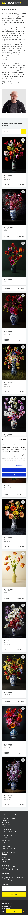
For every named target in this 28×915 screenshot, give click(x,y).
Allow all (14, 470)
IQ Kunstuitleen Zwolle (8, 818)
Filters (14, 911)
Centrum (4, 854)
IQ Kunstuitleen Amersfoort (10, 835)
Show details (19, 465)
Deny (14, 474)
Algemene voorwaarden (9, 903)
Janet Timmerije (12, 84)
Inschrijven (14, 894)
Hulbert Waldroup (13, 82)
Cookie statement (7, 906)
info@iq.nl (5, 826)
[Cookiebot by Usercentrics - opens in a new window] (19, 439)
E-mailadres (6, 884)
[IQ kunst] (11, 3)
